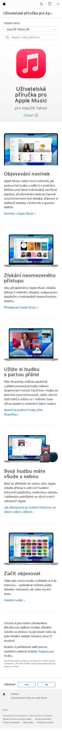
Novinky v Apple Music (19, 213)
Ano (27, 684)
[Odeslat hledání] (7, 37)
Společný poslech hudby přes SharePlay (23, 412)
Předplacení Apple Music (20, 307)
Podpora (15, 694)
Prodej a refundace (11, 722)
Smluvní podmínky (43, 719)
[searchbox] (31, 37)
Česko (5, 710)
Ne (46, 684)
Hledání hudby (13, 600)
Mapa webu (28, 722)
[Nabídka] (58, 4)
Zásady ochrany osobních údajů (17, 719)
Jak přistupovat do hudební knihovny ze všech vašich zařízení (30, 510)
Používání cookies (45, 722)
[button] (41, 4)
